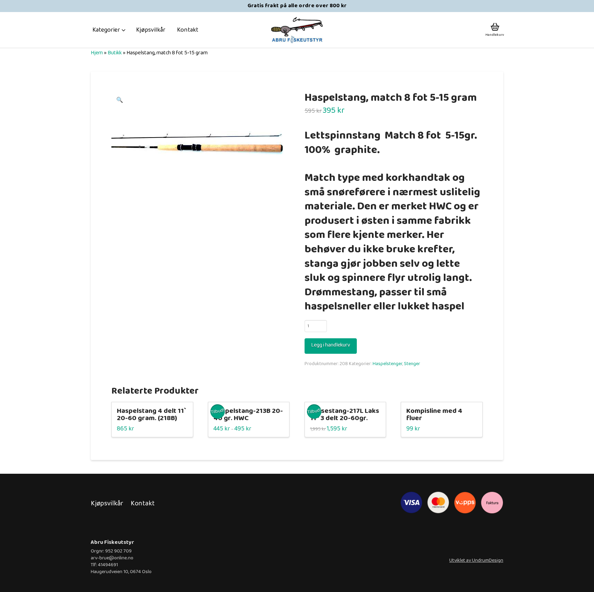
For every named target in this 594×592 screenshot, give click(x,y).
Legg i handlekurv (330, 345)
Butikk (115, 52)
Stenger (412, 364)
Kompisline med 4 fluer (434, 414)
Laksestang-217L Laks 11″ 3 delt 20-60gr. (344, 414)
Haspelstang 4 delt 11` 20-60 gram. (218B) (151, 414)
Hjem (97, 52)
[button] (109, 30)
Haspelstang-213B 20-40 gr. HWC (248, 414)
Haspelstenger (387, 364)
